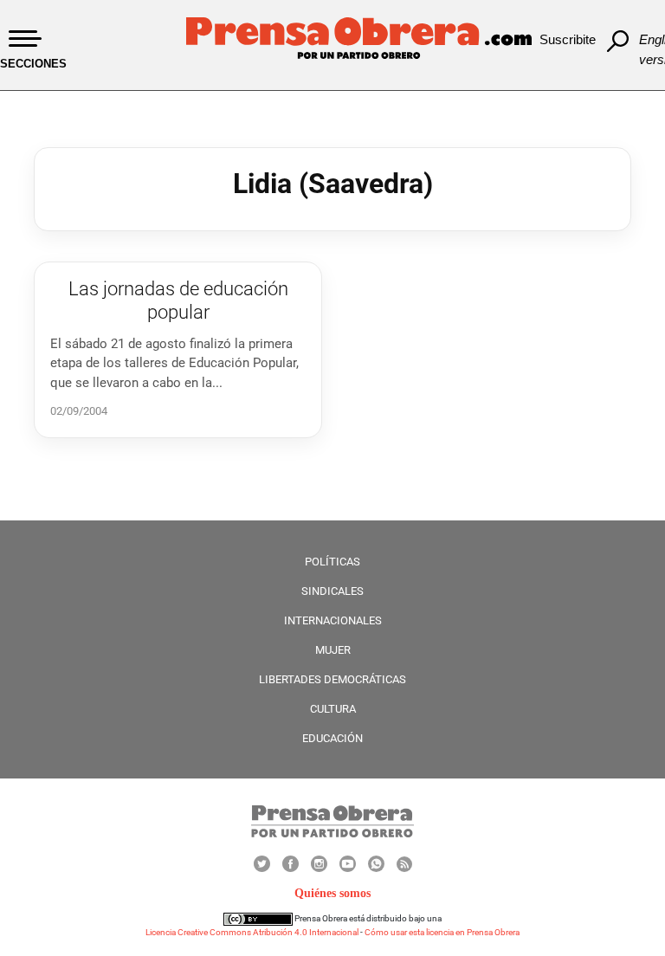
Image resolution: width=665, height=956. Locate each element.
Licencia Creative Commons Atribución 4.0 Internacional (251, 932)
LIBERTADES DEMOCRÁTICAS (332, 679)
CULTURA (333, 708)
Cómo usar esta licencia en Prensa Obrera (442, 932)
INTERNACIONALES (333, 620)
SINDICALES (332, 591)
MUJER (333, 649)
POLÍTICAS (332, 561)
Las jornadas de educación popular (178, 300)
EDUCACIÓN (332, 738)
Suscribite (567, 39)
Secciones (33, 63)
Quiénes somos (332, 893)
